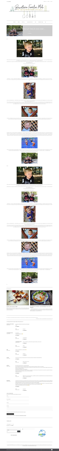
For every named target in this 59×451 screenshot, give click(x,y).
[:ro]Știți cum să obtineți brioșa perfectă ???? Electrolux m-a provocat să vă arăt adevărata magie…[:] (23, 317)
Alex (16, 337)
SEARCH (51, 1)
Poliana (8, 357)
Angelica (8, 365)
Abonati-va (45, 1)
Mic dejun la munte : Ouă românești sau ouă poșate (43, 318)
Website (8, 402)
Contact (48, 1)
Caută (19, 431)
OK (51, 449)
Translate (12, 425)
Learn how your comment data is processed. (21, 415)
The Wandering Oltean (18, 341)
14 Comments (29, 33)
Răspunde (18, 326)
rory (7, 349)
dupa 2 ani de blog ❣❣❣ (12, 306)
